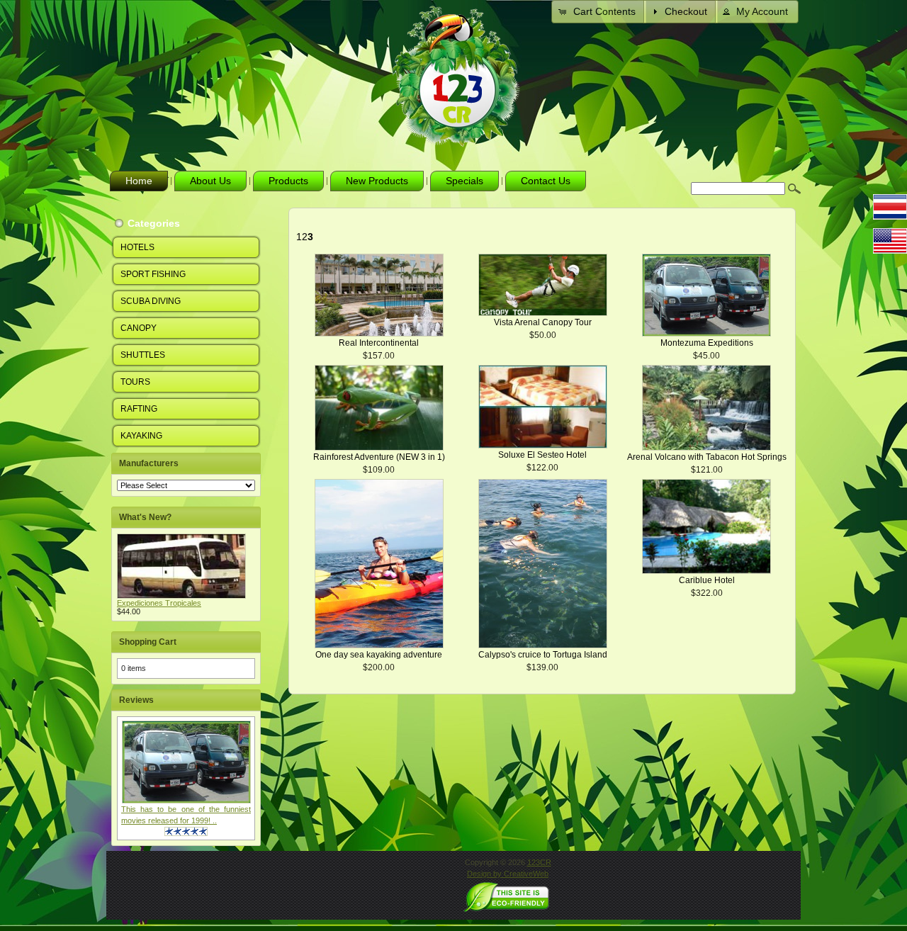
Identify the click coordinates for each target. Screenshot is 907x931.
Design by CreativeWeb (507, 873)
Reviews (136, 700)
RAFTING (138, 409)
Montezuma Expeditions (706, 343)
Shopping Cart (147, 642)
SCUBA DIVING (150, 301)
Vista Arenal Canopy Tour (543, 322)
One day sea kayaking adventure (378, 655)
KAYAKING (141, 436)
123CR (539, 862)
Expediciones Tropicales (159, 603)
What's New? (145, 517)
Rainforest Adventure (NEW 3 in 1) (379, 457)
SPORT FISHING (153, 274)
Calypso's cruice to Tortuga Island (542, 655)
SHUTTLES (142, 355)
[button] (598, 11)
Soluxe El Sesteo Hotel (542, 455)
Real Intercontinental (379, 343)
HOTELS (137, 247)
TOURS (135, 382)
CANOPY (138, 328)
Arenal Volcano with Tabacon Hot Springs (707, 457)
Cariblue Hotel (707, 580)
